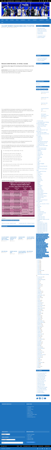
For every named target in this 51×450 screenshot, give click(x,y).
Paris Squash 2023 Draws (41, 171)
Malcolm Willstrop (40, 322)
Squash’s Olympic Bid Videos (42, 193)
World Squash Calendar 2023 (42, 227)
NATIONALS (39, 324)
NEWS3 (38, 328)
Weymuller (39, 366)
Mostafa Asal (38, 248)
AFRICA (38, 273)
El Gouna (43, 239)
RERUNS (38, 345)
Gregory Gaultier (40, 308)
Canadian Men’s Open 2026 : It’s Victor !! (13, 238)
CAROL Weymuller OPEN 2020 (42, 141)
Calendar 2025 (40, 446)
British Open (45, 235)
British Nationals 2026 (45, 92)
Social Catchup (39, 185)
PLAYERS (38, 175)
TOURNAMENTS (40, 214)
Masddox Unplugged (30, 434)
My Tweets (38, 83)
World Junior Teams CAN (41, 380)
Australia (42, 234)
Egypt (40, 239)
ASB (38, 282)
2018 (38, 260)
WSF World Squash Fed (31, 416)
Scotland (43, 253)
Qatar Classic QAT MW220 (41, 59)
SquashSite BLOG (40, 194)
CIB (36, 238)
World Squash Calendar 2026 (42, 230)
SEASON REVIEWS (40, 348)
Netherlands (38, 249)
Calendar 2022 (39, 138)
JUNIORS (38, 315)
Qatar (43, 252)
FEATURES (39, 304)
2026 (38, 271)
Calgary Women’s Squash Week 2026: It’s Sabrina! (5, 238)
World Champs (38, 256)
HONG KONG (39, 310)
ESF (43, 241)
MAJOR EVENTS (40, 320)
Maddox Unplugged (40, 163)
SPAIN (38, 349)
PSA (16, 27)
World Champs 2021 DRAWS (42, 223)
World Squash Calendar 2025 (42, 229)
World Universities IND (41, 378)
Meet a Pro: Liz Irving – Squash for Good (9, 223)
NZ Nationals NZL (40, 391)
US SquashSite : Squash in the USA (43, 219)
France (44, 242)
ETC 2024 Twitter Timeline (41, 148)
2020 (38, 262)
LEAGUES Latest (40, 33)
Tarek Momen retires (40, 354)
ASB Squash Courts (30, 406)
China (38, 287)
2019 (38, 261)
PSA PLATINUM (40, 339)
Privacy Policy (39, 179)
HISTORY (38, 155)
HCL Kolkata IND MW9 (41, 376)
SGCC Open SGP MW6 (41, 384)
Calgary (3, 220)
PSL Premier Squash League (32, 414)
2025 (9, 27)
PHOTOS (38, 172)
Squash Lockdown (40, 190)
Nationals (43, 248)
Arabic (38, 280)
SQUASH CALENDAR (40, 37)
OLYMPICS (39, 331)
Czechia (46, 238)
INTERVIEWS (39, 313)
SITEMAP (38, 184)
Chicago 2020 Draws (40, 144)
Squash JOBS (39, 188)
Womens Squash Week (15, 220)
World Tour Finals (45, 256)
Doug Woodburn (40, 295)
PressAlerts (39, 177)
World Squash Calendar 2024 (42, 228)
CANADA (11, 27)
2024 (38, 267)
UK (37, 361)
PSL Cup (38, 340)
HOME (38, 158)
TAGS (44, 89)
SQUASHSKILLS (40, 352)
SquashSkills (38, 255)
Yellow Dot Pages (40, 232)
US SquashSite (39, 362)
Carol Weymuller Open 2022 (42, 142)
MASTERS (39, 323)
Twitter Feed (39, 215)
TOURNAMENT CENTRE (41, 36)
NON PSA (39, 330)
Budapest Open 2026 (44, 97)
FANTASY (38, 301)
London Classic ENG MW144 (42, 58)
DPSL (37, 239)
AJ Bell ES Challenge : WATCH (42, 124)
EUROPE (38, 300)
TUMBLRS (39, 359)
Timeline (38, 208)
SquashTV (39, 198)
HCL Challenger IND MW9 (41, 388)
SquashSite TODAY (40, 197)
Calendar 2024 (34, 446)
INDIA (38, 311)
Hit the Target (39, 157)
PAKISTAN (39, 335)
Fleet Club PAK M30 (40, 382)
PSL (40, 252)
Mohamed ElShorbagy (44, 246)
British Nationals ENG (41, 28)
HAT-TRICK (39, 309)
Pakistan (37, 252)
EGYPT (38, 296)
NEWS (14, 27)
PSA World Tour (30, 415)
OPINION (38, 332)
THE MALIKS (39, 357)
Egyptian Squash (30, 413)
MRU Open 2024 (4, 251)
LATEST (38, 89)
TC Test (38, 202)
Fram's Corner (29, 435)
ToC (47, 255)
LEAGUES (39, 317)
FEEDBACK (39, 150)
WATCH (38, 220)
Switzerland (44, 255)
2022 (38, 265)
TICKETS (38, 207)
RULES (38, 183)
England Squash (39, 241)
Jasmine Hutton (8, 220)
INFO (41, 89)
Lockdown (39, 318)
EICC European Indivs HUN (41, 373)
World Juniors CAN (40, 383)
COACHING (39, 291)
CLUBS (38, 289)
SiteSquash (29, 410)
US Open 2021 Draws (41, 216)
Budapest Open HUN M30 (41, 29)
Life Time (45, 245)
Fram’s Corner (39, 151)
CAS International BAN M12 (42, 31)
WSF (37, 257)
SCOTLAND (39, 346)
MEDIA (38, 164)
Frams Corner (39, 153)
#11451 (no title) (40, 120)
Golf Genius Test (40, 154)
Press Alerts (39, 176)
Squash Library (39, 189)
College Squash (41, 238)
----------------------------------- (41, 34)
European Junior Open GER (42, 389)
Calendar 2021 (39, 137)
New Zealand (44, 249)
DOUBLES (39, 293)
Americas (39, 278)
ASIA (38, 283)
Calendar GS (39, 140)
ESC (38, 298)
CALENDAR (39, 136)
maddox (38, 319)
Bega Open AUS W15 (41, 385)
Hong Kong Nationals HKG (41, 375)
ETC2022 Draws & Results (41, 149)
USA (38, 363)
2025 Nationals (40, 270)
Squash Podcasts (40, 192)
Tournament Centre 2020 (41, 212)
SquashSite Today (30, 409)
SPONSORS (39, 186)
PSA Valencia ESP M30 (41, 374)
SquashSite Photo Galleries (42, 195)
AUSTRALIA (39, 284)
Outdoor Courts (40, 333)
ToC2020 (38, 210)
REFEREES (39, 344)
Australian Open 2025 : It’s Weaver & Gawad (26, 223)
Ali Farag (37, 234)
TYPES (47, 89)
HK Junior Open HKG (40, 379)
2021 (38, 263)
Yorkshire (40, 257)
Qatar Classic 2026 (44, 103)
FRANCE (38, 306)
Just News (39, 160)
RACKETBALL (39, 341)
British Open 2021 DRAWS (41, 132)
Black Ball (46, 234)
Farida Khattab (39, 302)
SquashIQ (39, 350)
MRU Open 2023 (30, 251)
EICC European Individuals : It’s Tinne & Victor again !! (44, 115)
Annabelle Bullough (40, 279)
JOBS (2, 22)
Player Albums (39, 173)
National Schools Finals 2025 (42, 166)
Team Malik (39, 206)
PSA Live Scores (40, 32)
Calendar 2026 (47, 446)
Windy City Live (40, 221)
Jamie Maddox (38, 245)
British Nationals (39, 235)
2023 (38, 266)
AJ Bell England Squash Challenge (43, 274)
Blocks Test (39, 128)
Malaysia (37, 246)
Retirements (38, 253)
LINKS (38, 162)
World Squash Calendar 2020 (42, 225)
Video (38, 365)
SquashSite (29, 407)
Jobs (42, 245)
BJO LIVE (38, 127)
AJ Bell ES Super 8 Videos (41, 126)
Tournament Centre (40, 211)
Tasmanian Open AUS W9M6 (42, 387)
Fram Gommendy (39, 242)
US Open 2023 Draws (41, 217)
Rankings (38, 181)
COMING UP (39, 292)
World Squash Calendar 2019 (42, 224)
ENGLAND (39, 297)
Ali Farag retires (40, 276)
